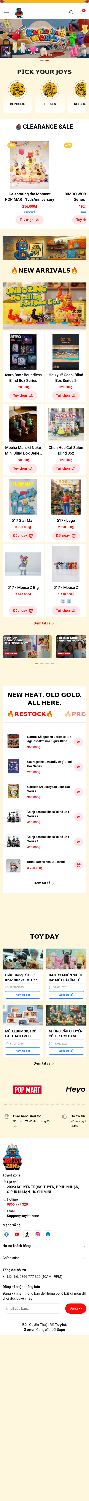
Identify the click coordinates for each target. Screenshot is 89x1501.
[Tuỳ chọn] (78, 742)
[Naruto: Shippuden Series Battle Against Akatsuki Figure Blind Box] (13, 741)
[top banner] (44, 2)
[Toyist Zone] (19, 12)
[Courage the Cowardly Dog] (13, 766)
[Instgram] (37, 1234)
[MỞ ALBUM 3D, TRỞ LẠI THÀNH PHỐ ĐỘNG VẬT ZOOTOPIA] (23, 1015)
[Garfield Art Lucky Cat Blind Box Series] (13, 791)
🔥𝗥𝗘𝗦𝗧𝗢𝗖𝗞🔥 (30, 714)
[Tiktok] (27, 1234)
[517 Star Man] (23, 497)
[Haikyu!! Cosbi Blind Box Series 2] (66, 352)
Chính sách (11, 1258)
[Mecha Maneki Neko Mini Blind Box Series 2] (23, 424)
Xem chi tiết (23, 994)
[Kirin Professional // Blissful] (13, 866)
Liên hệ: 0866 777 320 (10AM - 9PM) (34, 1277)
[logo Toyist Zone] (44, 1156)
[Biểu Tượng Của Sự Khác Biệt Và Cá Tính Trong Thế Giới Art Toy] (23, 959)
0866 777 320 (17, 1204)
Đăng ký (76, 1308)
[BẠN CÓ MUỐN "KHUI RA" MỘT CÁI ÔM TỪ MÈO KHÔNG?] (66, 959)
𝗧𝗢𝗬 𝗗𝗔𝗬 (44, 936)
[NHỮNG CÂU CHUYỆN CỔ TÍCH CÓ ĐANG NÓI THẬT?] (66, 1015)
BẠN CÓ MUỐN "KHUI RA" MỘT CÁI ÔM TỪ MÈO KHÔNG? (65, 978)
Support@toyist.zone (23, 1216)
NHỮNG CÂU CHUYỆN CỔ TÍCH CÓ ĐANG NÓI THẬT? (66, 1034)
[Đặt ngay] (78, 865)
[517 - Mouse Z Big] (23, 564)
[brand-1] (27, 1089)
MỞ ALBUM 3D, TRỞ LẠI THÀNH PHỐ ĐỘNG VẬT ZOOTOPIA (22, 1034)
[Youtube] (17, 1234)
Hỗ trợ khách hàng (17, 1246)
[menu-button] (6, 12)
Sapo (61, 1330)
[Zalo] (48, 1234)
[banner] (44, 248)
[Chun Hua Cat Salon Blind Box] (66, 424)
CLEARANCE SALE (48, 126)
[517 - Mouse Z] (66, 564)
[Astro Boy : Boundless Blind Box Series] (23, 352)
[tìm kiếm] (71, 12)
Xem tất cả (42, 623)
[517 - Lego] (66, 497)
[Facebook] (6, 1234)
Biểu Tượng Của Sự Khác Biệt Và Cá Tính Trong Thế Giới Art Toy (22, 978)
